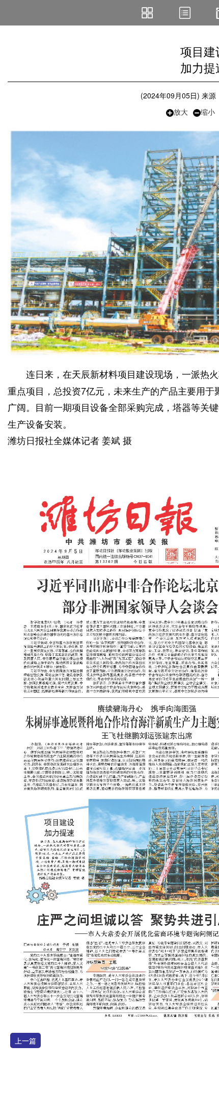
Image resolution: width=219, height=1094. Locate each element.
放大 (181, 112)
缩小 (208, 112)
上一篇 (25, 1040)
